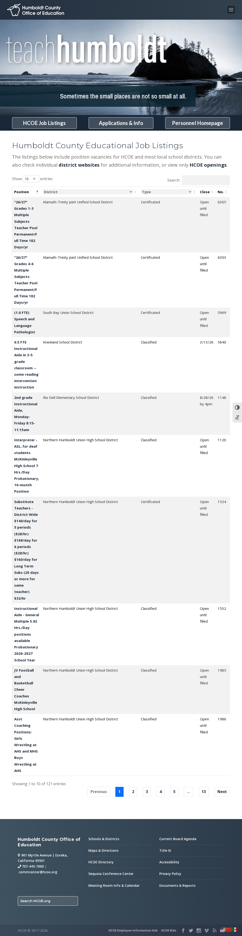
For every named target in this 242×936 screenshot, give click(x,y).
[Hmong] (229, 929)
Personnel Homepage (197, 123)
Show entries (32, 178)
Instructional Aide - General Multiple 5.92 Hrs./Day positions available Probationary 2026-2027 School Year (26, 634)
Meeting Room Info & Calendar (114, 885)
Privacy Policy (170, 873)
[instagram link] (199, 930)
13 (204, 791)
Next (222, 791)
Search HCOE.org (35, 901)
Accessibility (169, 862)
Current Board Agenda (177, 839)
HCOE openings (208, 165)
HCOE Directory (101, 862)
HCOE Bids (168, 930)
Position (21, 191)
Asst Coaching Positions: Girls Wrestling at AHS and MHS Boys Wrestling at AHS (26, 745)
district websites (79, 165)
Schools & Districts (103, 839)
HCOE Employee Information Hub (133, 930)
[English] (223, 929)
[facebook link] (183, 930)
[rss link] (214, 930)
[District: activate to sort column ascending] (90, 192)
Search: (173, 180)
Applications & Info (121, 123)
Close (205, 191)
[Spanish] (235, 929)
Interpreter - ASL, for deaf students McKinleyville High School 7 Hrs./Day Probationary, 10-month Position (26, 465)
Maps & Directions (103, 850)
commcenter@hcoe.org (38, 872)
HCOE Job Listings (44, 123)
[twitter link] (191, 930)
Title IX (165, 850)
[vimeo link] (206, 930)
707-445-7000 (32, 866)
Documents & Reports (177, 885)
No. (221, 191)
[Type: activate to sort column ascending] (168, 192)
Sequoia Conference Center (111, 873)
